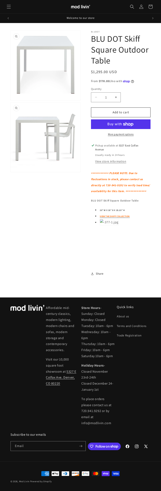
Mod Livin (24, 481)
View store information (110, 161)
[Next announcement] (152, 18)
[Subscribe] (81, 446)
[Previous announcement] (8, 18)
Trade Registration (129, 335)
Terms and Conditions (132, 326)
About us (123, 316)
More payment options (121, 134)
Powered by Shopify (41, 481)
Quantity (96, 89)
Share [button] (100, 273)
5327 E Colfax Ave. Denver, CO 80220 (61, 377)
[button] (8, 6)
